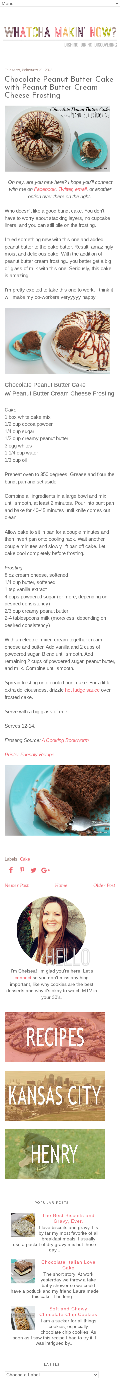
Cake (25, 859)
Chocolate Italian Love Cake (68, 1264)
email (81, 189)
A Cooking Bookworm (65, 740)
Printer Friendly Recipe (29, 754)
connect (23, 977)
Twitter (65, 189)
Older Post (104, 885)
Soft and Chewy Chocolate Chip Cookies (68, 1311)
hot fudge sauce (82, 690)
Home (61, 885)
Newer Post (17, 885)
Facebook (45, 189)
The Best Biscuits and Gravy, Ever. (68, 1218)
